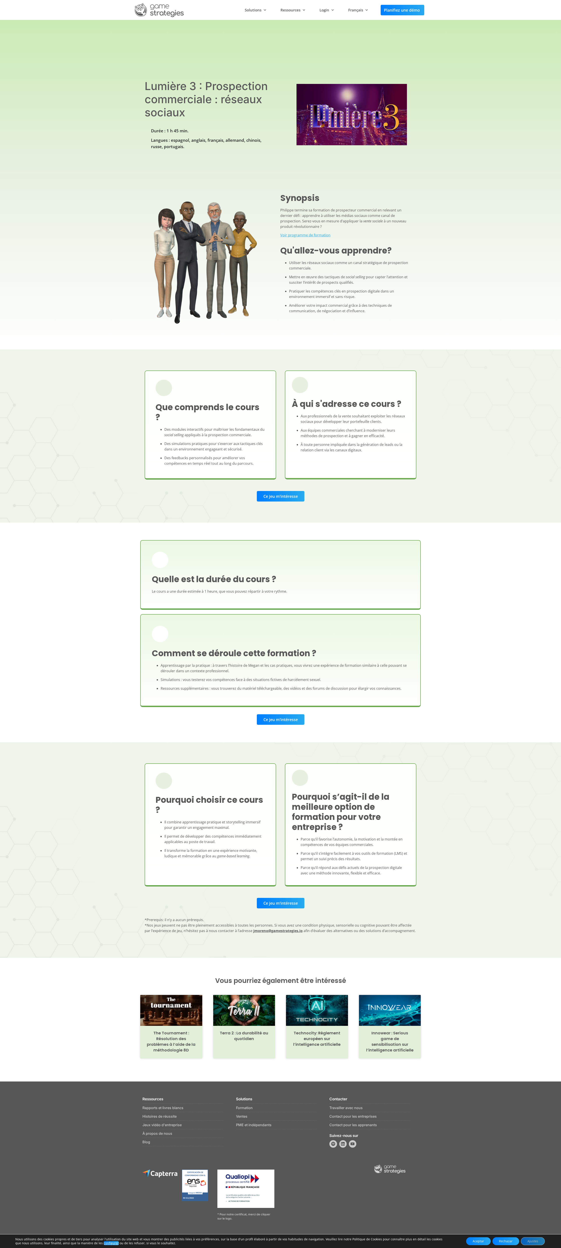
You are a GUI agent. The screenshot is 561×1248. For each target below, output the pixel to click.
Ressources (290, 9)
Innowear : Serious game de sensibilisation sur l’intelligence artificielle (390, 1041)
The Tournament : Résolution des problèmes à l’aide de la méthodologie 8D (171, 1041)
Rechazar (506, 1241)
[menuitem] (358, 10)
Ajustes (532, 1241)
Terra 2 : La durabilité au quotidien (244, 1035)
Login (324, 9)
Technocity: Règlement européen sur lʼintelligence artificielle (317, 1038)
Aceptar (478, 1241)
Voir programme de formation (305, 235)
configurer (111, 1243)
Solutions (253, 9)
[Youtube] (352, 1144)
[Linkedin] (343, 1144)
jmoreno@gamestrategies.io (278, 930)
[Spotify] (333, 1144)
